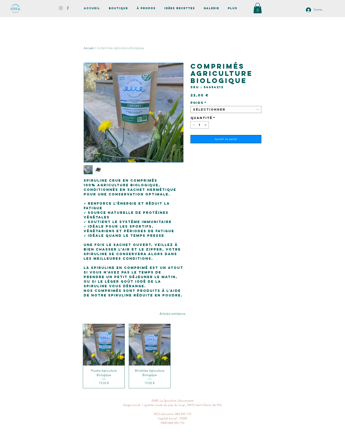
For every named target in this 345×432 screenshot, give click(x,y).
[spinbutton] (199, 124)
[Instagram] (60, 8)
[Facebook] (67, 8)
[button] (257, 8)
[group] (172, 356)
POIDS (198, 102)
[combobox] (225, 109)
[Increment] (205, 124)
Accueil (89, 48)
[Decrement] (193, 124)
